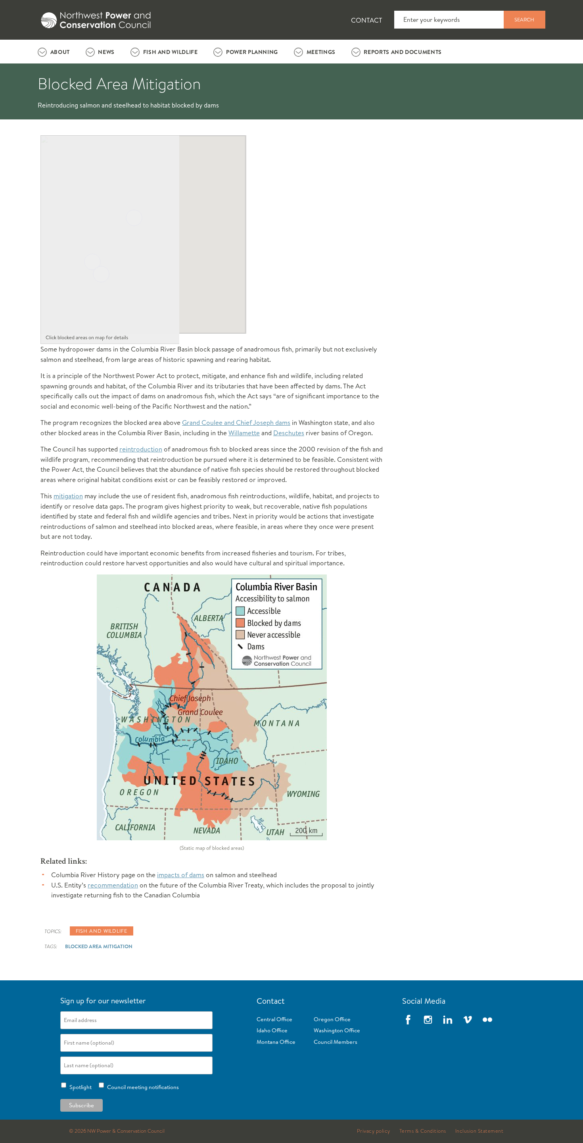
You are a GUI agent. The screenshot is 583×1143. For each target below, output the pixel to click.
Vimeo (468, 1020)
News (106, 52)
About (60, 52)
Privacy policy (373, 1131)
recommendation (113, 884)
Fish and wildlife (101, 930)
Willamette (244, 432)
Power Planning (252, 52)
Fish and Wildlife (170, 52)
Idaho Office (272, 1030)
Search (524, 19)
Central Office (274, 1019)
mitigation (68, 495)
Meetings (321, 52)
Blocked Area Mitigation (98, 946)
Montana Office (276, 1042)
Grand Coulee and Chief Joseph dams (236, 422)
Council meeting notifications (142, 1087)
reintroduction (140, 448)
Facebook (408, 1020)
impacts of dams (180, 874)
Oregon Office (332, 1019)
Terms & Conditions (422, 1131)
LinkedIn (448, 1020)
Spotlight (79, 1087)
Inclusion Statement (479, 1131)
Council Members (335, 1042)
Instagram (428, 1020)
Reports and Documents (402, 52)
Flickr (487, 1020)
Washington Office (337, 1030)
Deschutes (288, 432)
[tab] (54, 51)
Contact (366, 20)
